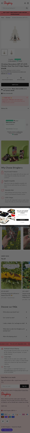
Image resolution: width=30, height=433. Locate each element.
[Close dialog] (29, 208)
